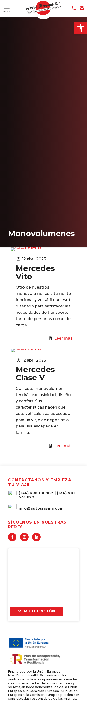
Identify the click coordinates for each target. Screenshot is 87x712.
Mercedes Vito (35, 272)
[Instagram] (24, 537)
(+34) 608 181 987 (36, 493)
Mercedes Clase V (35, 373)
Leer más (63, 338)
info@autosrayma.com (41, 508)
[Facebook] (12, 537)
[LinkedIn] (36, 537)
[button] (80, 28)
